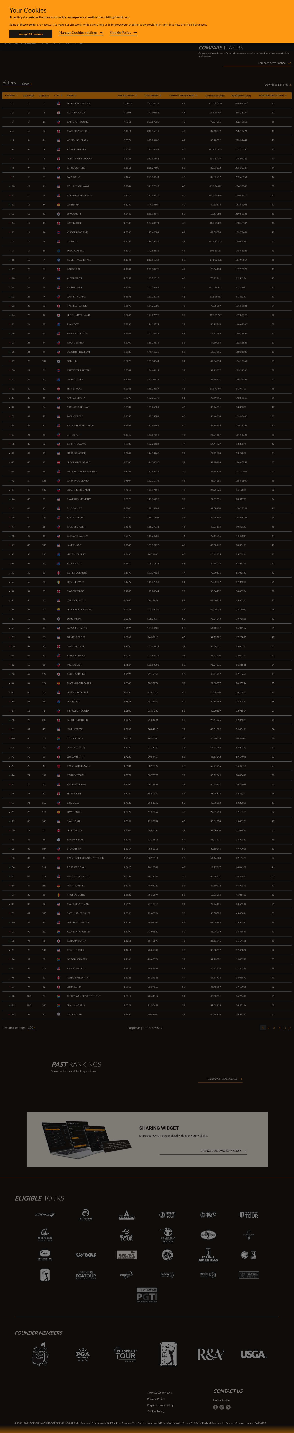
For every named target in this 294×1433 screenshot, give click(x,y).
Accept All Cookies (31, 34)
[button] (81, 34)
